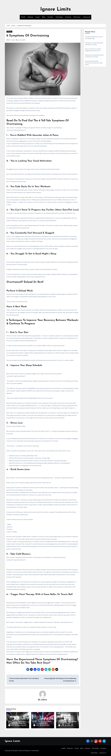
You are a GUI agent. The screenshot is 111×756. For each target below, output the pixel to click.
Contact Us (86, 17)
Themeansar (35, 750)
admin (13, 40)
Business (30, 17)
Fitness (9, 31)
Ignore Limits (55, 9)
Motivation (76, 17)
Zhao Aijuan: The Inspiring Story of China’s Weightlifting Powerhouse (67, 723)
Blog (43, 17)
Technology (59, 17)
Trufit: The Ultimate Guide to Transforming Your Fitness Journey (42, 723)
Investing (68, 17)
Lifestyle (50, 17)
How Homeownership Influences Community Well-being (94, 62)
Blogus (27, 750)
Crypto (37, 17)
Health (23, 17)
